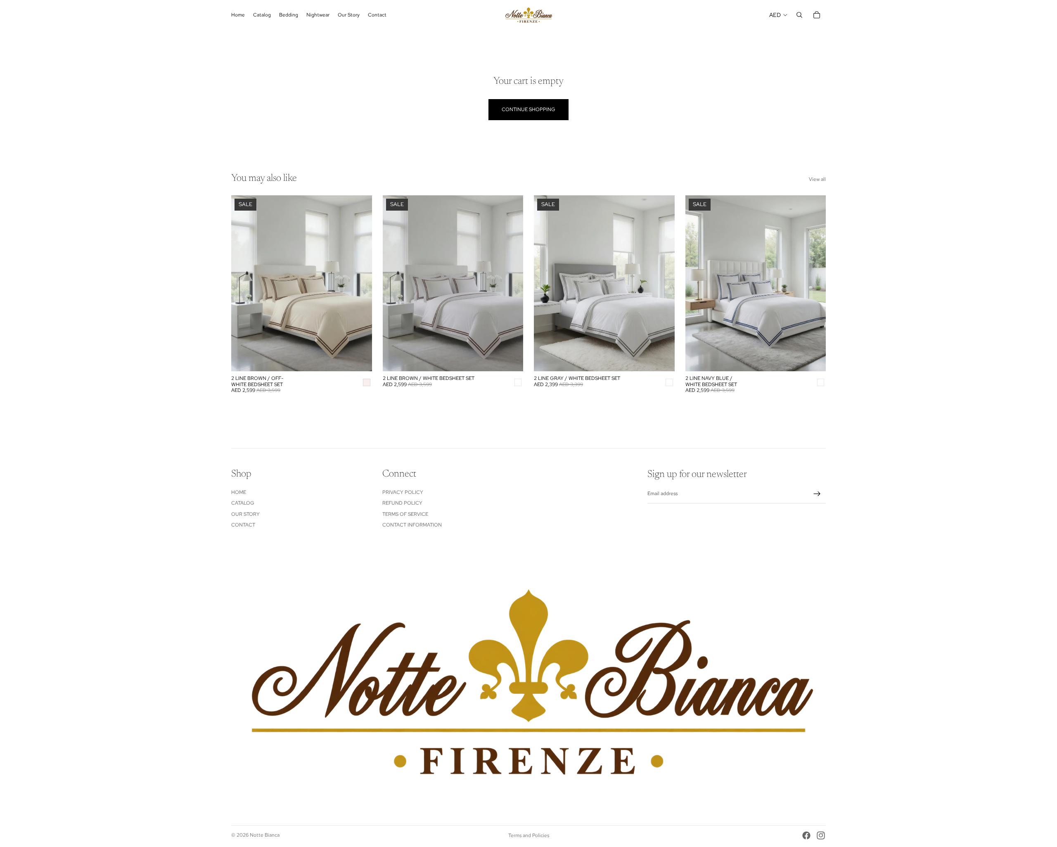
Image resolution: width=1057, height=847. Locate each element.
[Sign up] (817, 494)
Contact (243, 525)
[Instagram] (821, 835)
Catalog (242, 503)
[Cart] (817, 15)
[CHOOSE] (359, 358)
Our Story (245, 513)
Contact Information (412, 525)
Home (238, 492)
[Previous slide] (243, 283)
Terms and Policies (528, 835)
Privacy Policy (402, 492)
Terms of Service (405, 513)
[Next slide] (359, 283)
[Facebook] (806, 835)
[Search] (799, 15)
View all (817, 179)
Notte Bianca (265, 835)
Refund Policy (402, 503)
